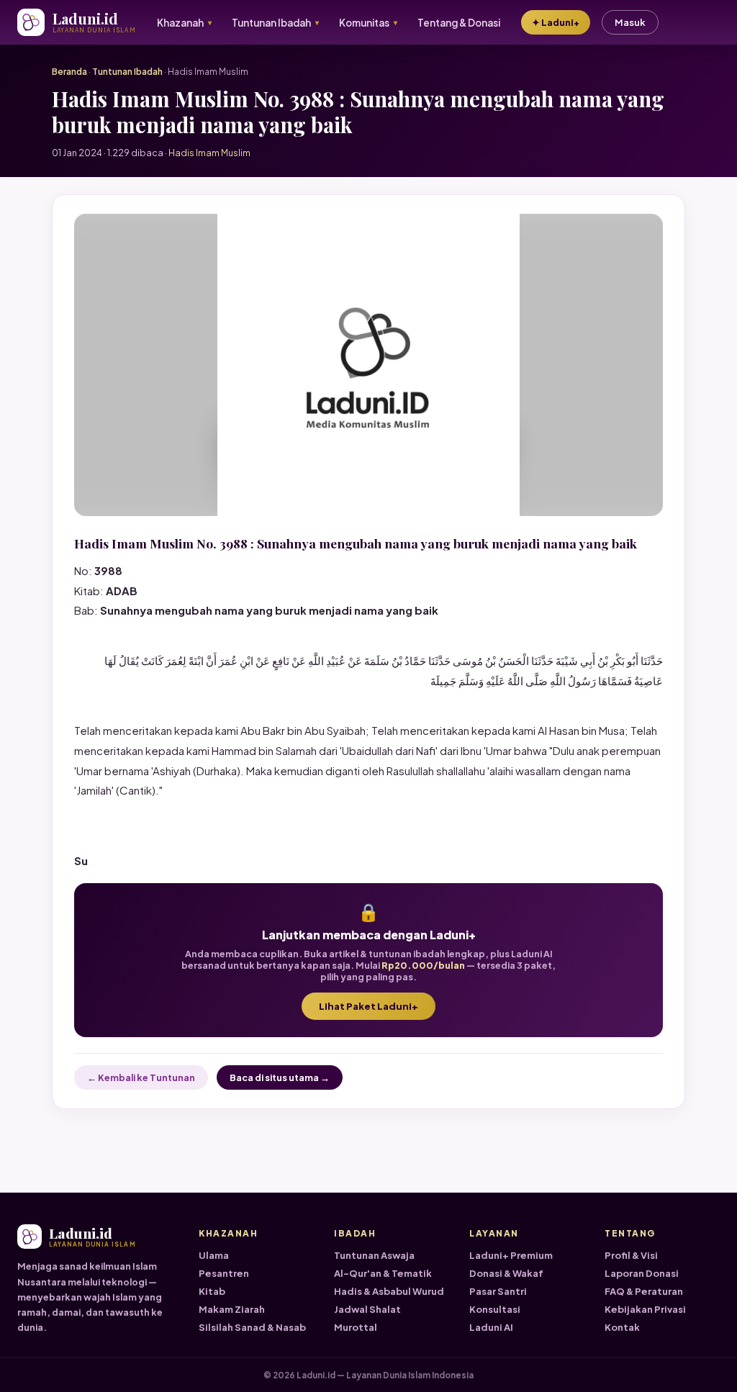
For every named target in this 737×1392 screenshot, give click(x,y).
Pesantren (224, 1273)
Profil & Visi (631, 1255)
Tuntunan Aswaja (374, 1255)
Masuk (630, 22)
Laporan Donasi (642, 1273)
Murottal (355, 1327)
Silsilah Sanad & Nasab (252, 1327)
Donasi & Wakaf (506, 1273)
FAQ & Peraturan (644, 1291)
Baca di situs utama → (280, 1077)
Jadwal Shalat (367, 1309)
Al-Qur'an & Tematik (383, 1273)
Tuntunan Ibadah (127, 71)
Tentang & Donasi (458, 23)
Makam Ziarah (232, 1309)
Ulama (214, 1255)
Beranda (69, 71)
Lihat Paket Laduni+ (368, 1006)
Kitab (212, 1291)
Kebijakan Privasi (645, 1309)
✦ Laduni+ (555, 22)
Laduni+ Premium (511, 1255)
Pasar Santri (498, 1291)
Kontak (622, 1327)
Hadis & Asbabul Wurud (389, 1291)
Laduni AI (491, 1327)
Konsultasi (494, 1309)
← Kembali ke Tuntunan (141, 1077)
